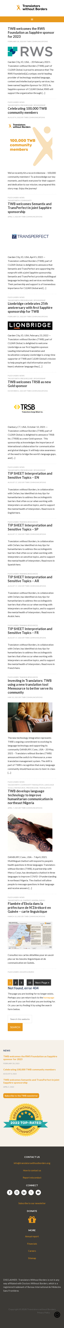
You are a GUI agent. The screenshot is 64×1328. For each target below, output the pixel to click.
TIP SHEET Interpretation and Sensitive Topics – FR (30, 631)
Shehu (42, 900)
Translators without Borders (32, 7)
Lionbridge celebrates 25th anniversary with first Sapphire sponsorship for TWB (30, 307)
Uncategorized (26, 972)
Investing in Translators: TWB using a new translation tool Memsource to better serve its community (30, 686)
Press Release (26, 105)
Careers (32, 1250)
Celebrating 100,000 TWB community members (27, 110)
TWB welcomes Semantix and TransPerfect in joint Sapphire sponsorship (30, 208)
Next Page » (42, 982)
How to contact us (32, 1170)
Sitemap (32, 1258)
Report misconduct (32, 1177)
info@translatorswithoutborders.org (32, 1163)
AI (21, 900)
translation (45, 788)
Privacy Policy (43, 1312)
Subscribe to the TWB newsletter (21, 1095)
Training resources (28, 522)
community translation (32, 785)
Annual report (32, 1236)
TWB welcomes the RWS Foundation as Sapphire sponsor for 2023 (31, 33)
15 (29, 982)
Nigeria (35, 900)
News (21, 102)
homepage (48, 997)
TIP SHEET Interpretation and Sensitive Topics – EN (30, 475)
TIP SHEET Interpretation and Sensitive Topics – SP (30, 527)
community (26, 200)
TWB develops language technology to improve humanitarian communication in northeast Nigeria (30, 797)
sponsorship (39, 105)
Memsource (19, 788)
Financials (32, 1243)
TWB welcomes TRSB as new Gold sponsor (29, 384)
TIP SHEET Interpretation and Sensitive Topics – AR (30, 579)
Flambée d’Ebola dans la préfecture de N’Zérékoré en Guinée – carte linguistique (29, 907)
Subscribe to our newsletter (32, 1203)
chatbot (27, 900)
